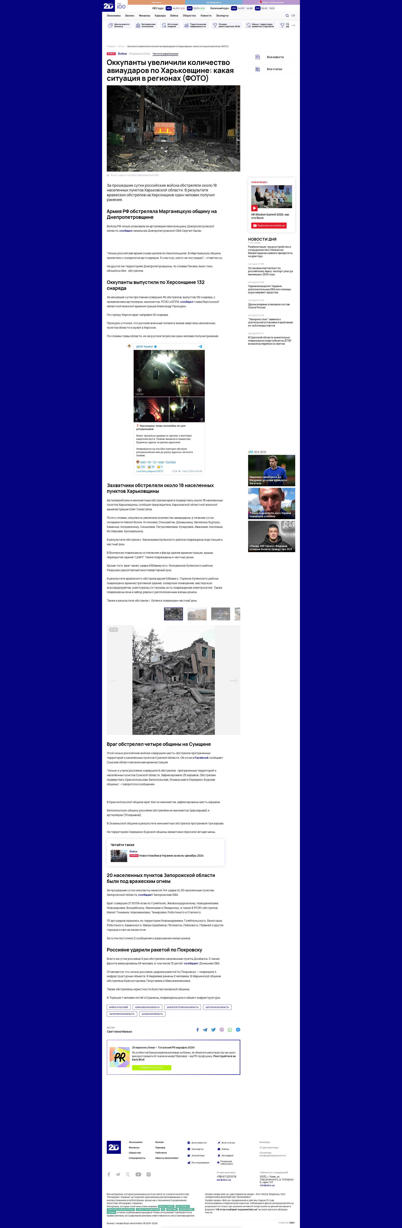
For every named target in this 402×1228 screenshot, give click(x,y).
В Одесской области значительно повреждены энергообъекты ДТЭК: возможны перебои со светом (270, 340)
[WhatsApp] (230, 1030)
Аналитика (198, 1155)
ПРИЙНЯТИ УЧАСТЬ (151, 1067)
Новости (206, 15)
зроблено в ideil (286, 1223)
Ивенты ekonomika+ (167, 1158)
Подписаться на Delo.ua (271, 225)
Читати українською (165, 53)
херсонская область (217, 1007)
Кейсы (225, 1149)
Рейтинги (156, 2)
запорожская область (122, 1014)
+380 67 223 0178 (226, 1176)
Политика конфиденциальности (273, 1154)
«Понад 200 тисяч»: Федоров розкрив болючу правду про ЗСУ (271, 547)
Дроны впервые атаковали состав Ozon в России (269, 306)
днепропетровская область (182, 1007)
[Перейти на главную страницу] (108, 6)
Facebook (202, 757)
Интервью (228, 1155)
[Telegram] (205, 1030)
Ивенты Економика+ (271, 2)
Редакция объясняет (226, 1162)
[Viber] (222, 1030)
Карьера (160, 15)
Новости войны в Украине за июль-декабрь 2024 (171, 855)
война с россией (118, 1007)
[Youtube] (138, 1174)
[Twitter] (213, 1030)
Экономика (114, 15)
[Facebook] (198, 1030)
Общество (189, 15)
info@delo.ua (267, 1185)
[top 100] (121, 6)
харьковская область (147, 1007)
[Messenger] (238, 1030)
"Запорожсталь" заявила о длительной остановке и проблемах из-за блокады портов (270, 322)
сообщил (126, 230)
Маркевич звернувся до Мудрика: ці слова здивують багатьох (268, 480)
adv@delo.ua (224, 1180)
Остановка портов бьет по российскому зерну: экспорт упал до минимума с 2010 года (270, 271)
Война (174, 15)
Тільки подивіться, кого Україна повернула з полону (270, 514)
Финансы (144, 15)
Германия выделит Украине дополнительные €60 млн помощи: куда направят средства (269, 289)
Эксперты (222, 15)
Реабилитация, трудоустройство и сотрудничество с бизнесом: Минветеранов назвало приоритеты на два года (270, 251)
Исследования (200, 1162)
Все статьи (274, 69)
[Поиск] (287, 15)
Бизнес (129, 15)
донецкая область (152, 1014)
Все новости (275, 57)
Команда (265, 1142)
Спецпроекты (214, 2)
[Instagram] (148, 1174)
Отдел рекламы (269, 1147)
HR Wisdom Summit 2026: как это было (270, 216)
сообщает (145, 895)
